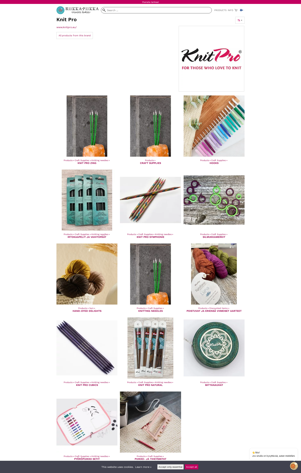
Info (230, 10)
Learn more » (143, 466)
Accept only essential (170, 467)
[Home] (78, 13)
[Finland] (242, 10)
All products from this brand (75, 35)
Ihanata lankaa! (150, 2)
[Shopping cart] (236, 10)
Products (220, 10)
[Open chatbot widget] (294, 466)
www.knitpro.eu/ (66, 27)
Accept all (191, 467)
